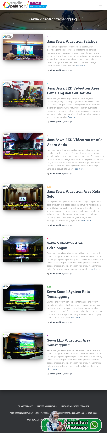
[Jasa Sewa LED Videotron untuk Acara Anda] (23, 146)
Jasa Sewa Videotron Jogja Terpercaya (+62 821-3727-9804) (53, 420)
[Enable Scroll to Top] (101, 427)
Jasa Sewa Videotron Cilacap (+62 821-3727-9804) (75, 413)
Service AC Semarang (47, 406)
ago (67, 70)
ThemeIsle (62, 426)
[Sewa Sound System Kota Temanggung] (23, 298)
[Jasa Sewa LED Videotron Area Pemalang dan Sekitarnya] (23, 94)
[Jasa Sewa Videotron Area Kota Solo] (23, 197)
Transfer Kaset (25, 406)
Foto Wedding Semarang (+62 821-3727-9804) (29, 413)
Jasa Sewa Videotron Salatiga (72, 41)
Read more (80, 66)
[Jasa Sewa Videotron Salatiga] (23, 47)
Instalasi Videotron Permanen (75, 406)
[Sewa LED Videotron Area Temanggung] (23, 346)
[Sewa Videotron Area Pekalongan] (23, 249)
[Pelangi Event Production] (26, 4)
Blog (49, 37)
